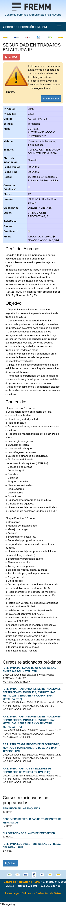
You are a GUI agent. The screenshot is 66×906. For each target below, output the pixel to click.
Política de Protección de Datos (41, 893)
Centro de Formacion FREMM (22, 881)
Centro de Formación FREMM (25, 27)
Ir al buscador (51, 98)
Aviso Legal (12, 893)
